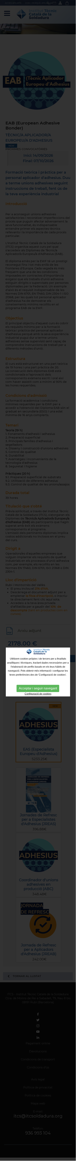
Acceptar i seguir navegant (38, 688)
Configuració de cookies (38, 693)
